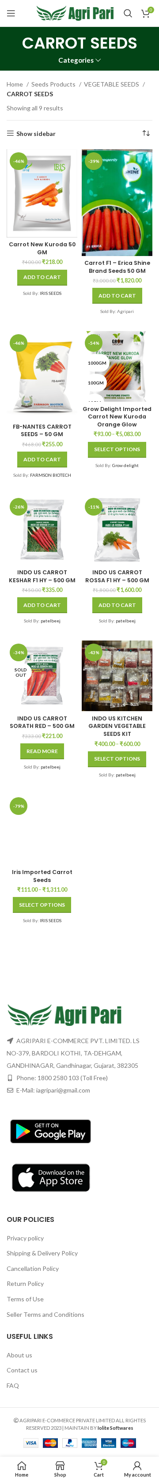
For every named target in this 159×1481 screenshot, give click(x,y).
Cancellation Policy (33, 1268)
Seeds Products (54, 84)
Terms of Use (25, 1299)
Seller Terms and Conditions (45, 1314)
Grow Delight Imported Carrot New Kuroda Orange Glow (117, 416)
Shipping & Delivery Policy (42, 1253)
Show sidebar (36, 133)
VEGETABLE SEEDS (112, 84)
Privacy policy (25, 1238)
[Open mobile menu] (11, 13)
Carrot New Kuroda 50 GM (42, 248)
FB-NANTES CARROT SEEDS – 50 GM (42, 430)
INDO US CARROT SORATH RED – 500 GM (42, 722)
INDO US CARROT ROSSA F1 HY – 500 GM (117, 576)
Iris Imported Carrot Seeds (42, 876)
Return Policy (25, 1283)
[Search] (128, 13)
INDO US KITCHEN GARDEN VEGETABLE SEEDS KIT (117, 726)
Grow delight (125, 465)
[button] (42, 278)
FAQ (13, 1385)
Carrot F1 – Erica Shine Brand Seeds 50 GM (117, 267)
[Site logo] (75, 12)
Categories (76, 60)
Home (15, 84)
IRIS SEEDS (50, 293)
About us (19, 1355)
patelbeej (51, 620)
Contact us (22, 1370)
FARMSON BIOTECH (50, 475)
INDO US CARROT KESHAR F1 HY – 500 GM (42, 576)
